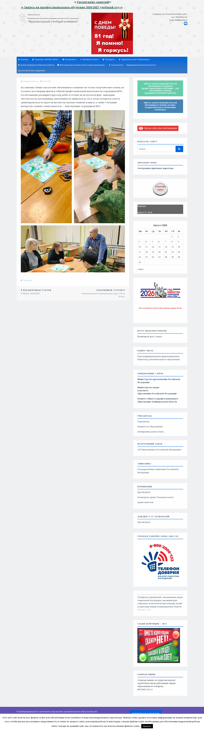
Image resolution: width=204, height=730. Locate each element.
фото (152, 336)
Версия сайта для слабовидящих (160, 128)
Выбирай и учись (90, 59)
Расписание (70, 59)
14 (166, 246)
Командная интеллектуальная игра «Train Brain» (103, 293)
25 (146, 257)
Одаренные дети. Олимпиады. (135, 59)
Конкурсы (109, 59)
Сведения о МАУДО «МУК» (46, 59)
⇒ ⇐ (76, 2)
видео (159, 336)
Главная (24, 59)
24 (140, 257)
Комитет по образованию (150, 426)
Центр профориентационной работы (38, 65)
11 (146, 246)
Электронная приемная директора (155, 168)
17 (140, 252)
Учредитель (143, 421)
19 (153, 252)
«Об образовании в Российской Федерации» (159, 449)
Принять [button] (147, 726)
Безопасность (117, 65)
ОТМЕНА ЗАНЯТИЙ (36, 292)
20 (159, 252)
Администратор (30, 81)
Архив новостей (145, 502)
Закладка (27, 280)
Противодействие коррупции (31, 70)
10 (140, 246)
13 (159, 246)
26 (153, 257)
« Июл (140, 269)
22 (173, 252)
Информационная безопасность (140, 65)
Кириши (141, 206)
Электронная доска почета (150, 431)
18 (146, 252)
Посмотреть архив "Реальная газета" (155, 497)
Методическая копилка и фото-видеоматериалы (82, 65)
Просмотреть (143, 492)
